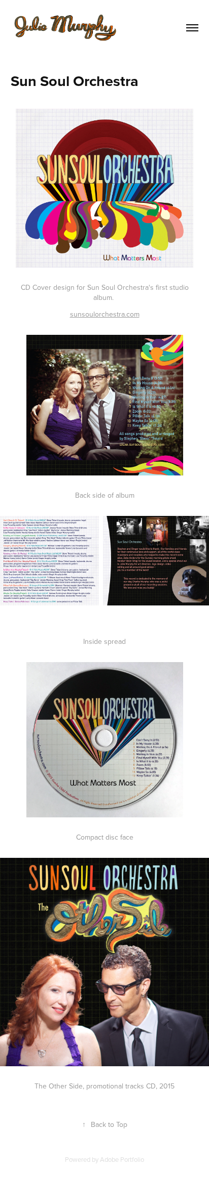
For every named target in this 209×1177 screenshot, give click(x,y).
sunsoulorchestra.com (105, 314)
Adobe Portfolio (122, 1159)
